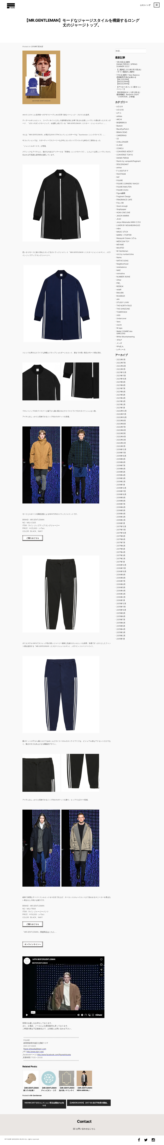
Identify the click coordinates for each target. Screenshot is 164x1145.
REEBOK (119, 286)
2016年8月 (120, 578)
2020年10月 (121, 417)
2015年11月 (121, 607)
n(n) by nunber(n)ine (125, 254)
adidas (119, 116)
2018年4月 (120, 513)
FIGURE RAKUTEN (124, 187)
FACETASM (121, 174)
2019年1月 (120, 485)
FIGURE (119, 180)
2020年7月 (121, 427)
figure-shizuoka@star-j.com (34, 1049)
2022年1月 (120, 369)
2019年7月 (120, 465)
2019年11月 (121, 452)
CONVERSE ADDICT (124, 151)
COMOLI (120, 148)
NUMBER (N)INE (123, 277)
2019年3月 (120, 478)
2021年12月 (121, 372)
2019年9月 (120, 459)
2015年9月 (120, 613)
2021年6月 (120, 391)
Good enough (122, 206)
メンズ (119, 343)
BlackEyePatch (122, 129)
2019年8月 (120, 462)
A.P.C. (119, 113)
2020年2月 (121, 443)
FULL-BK (120, 203)
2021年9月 (120, 382)
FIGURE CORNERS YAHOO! (127, 183)
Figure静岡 (120, 193)
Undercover (121, 318)
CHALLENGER (122, 142)
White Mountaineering (125, 337)
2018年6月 (120, 507)
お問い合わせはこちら (85, 1129)
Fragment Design (123, 196)
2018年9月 (120, 497)
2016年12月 (121, 565)
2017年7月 (120, 542)
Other (118, 280)
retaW (118, 289)
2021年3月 (120, 401)
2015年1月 (120, 639)
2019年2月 (120, 481)
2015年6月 (120, 623)
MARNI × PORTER (123, 235)
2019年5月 (120, 472)
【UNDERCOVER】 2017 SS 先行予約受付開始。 (89, 1103)
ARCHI (119, 119)
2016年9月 (120, 574)
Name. (119, 257)
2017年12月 (121, 526)
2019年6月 (120, 469)
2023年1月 (120, 359)
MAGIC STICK (122, 232)
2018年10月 (121, 494)
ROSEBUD (120, 296)
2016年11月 (121, 568)
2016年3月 (120, 594)
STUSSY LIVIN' (122, 302)
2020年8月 (121, 424)
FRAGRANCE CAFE (124, 200)
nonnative (120, 273)
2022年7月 (121, 363)
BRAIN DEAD (121, 132)
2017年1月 (120, 562)
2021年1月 (120, 408)
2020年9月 (121, 420)
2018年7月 (120, 504)
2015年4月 (120, 629)
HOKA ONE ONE (123, 212)
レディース (120, 349)
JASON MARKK (122, 216)
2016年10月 (121, 571)
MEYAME (120, 244)
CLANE (119, 145)
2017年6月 (120, 546)
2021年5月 (120, 395)
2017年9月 (120, 536)
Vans (118, 322)
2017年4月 (120, 552)
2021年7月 (120, 388)
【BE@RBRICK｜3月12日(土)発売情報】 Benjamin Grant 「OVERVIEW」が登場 (128, 94)
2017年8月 (120, 539)
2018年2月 (120, 520)
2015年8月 (120, 616)
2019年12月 (121, 449)
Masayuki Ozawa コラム (126, 238)
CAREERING (121, 135)
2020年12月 (121, 411)
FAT (118, 177)
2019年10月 (121, 456)
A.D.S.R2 (120, 110)
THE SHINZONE (123, 309)
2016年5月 (120, 587)
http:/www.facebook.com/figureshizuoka (54, 1054)
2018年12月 (121, 488)
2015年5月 (120, 626)
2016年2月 (120, 597)
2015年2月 (120, 635)
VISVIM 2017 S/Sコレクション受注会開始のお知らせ (44, 1104)
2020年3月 (121, 440)
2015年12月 (121, 603)
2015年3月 (120, 632)
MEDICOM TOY (122, 241)
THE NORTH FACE (124, 305)
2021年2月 (120, 404)
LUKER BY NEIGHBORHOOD (128, 225)
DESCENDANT (122, 164)
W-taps (119, 328)
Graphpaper (121, 209)
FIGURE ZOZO (122, 190)
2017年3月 (120, 555)
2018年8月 (120, 501)
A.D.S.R (119, 106)
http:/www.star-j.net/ (35, 1051)
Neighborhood (122, 264)
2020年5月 (121, 433)
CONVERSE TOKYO (124, 155)
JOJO (118, 219)
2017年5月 (120, 549)
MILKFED (120, 248)
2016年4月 (120, 591)
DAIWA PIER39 (122, 158)
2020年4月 (121, 436)
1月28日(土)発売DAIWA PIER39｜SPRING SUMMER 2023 (126, 64)
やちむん (120, 346)
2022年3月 (121, 366)
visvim (119, 325)
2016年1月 (120, 600)
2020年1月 (120, 446)
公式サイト (144, 5)
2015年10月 (121, 610)
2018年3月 (120, 517)
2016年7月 (120, 581)
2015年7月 (120, 619)
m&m (118, 228)
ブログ (119, 340)
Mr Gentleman (36, 1095)
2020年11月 (121, 414)
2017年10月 (121, 533)
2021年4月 (120, 398)
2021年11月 (121, 375)
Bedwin (119, 126)
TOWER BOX (121, 312)
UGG (118, 315)
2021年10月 (121, 379)
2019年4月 (120, 475)
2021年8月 (120, 385)
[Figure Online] (10, 8)
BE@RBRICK (121, 122)
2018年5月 (120, 510)
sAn (118, 299)
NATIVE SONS (122, 261)
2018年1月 (120, 523)
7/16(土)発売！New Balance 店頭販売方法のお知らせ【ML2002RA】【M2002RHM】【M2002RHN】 (128, 79)
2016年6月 (120, 584)
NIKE (118, 270)
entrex (119, 167)
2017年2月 (120, 558)
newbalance (121, 267)
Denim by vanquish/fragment (128, 161)
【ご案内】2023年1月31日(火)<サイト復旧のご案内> (128, 70)
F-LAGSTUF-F (122, 171)
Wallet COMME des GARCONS (124, 332)
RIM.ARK (120, 293)
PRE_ (118, 283)
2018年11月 (121, 491)
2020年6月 (121, 430)
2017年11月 (121, 530)
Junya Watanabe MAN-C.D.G (128, 222)
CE (117, 139)
